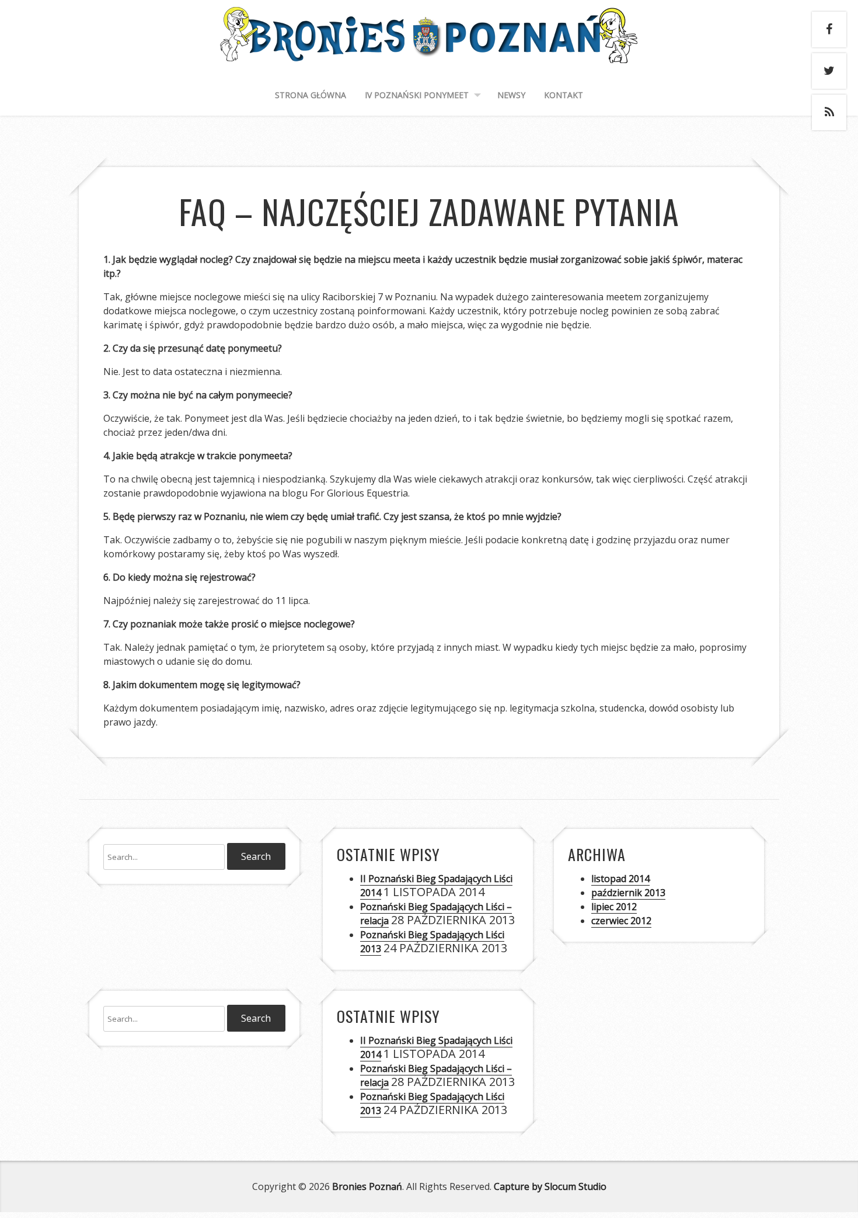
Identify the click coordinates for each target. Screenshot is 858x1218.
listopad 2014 (620, 878)
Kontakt (563, 94)
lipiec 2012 (614, 906)
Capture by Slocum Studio (550, 1186)
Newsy (511, 94)
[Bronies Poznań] (429, 51)
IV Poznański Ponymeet (417, 94)
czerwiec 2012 (621, 920)
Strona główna (310, 94)
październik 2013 (628, 892)
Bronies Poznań (367, 1186)
